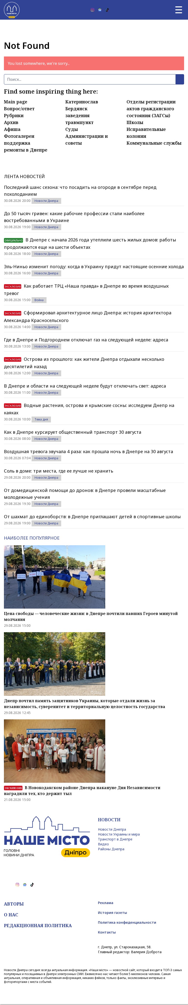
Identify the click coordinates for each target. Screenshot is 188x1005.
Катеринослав (81, 102)
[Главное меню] (178, 9)
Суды (71, 129)
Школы (135, 122)
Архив (11, 122)
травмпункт (79, 122)
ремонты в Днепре (25, 150)
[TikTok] (107, 10)
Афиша (12, 129)
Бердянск (76, 109)
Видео (103, 844)
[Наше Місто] (12, 10)
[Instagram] (92, 10)
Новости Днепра (46, 201)
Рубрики (14, 115)
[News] (100, 10)
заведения (77, 115)
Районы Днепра (111, 849)
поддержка (17, 143)
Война (39, 300)
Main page (15, 102)
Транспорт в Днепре (115, 839)
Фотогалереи (19, 136)
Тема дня (41, 419)
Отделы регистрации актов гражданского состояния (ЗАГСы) (151, 108)
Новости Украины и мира (119, 834)
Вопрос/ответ (19, 109)
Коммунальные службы (154, 143)
